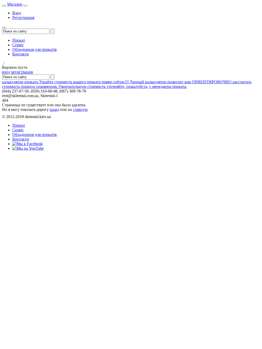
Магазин (14, 4)
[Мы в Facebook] (27, 144)
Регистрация (23, 17)
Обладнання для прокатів (34, 49)
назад (54, 109)
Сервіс (18, 45)
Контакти (20, 54)
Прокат (18, 40)
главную (80, 109)
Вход (16, 13)
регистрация (22, 72)
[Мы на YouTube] (28, 148)
